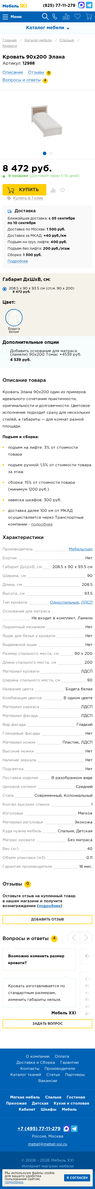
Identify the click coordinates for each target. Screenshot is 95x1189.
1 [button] (44, 153)
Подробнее (18, 261)
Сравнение (66, 16)
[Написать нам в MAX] (81, 5)
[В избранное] (63, 190)
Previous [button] (73, 937)
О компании (37, 1056)
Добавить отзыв (47, 919)
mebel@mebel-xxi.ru (47, 1144)
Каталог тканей (25, 1074)
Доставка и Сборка (35, 1062)
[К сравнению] (53, 190)
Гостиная (76, 1097)
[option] (47, 120)
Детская (40, 1103)
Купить (29, 190)
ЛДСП (86, 602)
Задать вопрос (47, 1023)
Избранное (77, 16)
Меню (16, 17)
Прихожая (16, 1103)
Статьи (53, 1074)
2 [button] (50, 153)
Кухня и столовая (71, 1103)
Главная (10, 40)
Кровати (10, 46)
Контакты (29, 1068)
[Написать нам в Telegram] (89, 5)
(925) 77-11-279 (59, 6)
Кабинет (27, 1109)
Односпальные (64, 602)
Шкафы (48, 1109)
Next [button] (86, 937)
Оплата (62, 1056)
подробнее (42, 524)
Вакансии (47, 1081)
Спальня (67, 40)
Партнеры (75, 1074)
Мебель (69, 1109)
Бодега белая (14, 330)
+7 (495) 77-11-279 (39, 1129)
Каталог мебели (38, 40)
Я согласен (77, 1178)
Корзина (89, 16)
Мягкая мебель (25, 1097)
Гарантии (69, 1062)
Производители (60, 1068)
